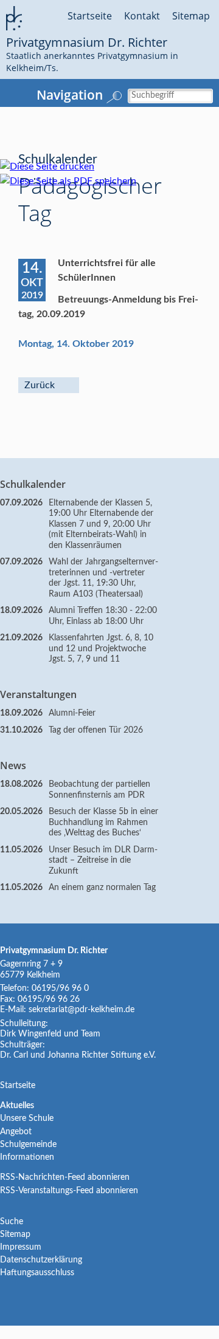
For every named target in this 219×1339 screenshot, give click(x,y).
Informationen (27, 1157)
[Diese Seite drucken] (53, 166)
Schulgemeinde (28, 1144)
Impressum (20, 1247)
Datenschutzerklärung (41, 1260)
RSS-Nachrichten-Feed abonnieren (65, 1177)
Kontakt (142, 15)
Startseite (90, 15)
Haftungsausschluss (37, 1273)
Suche (11, 1221)
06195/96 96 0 (60, 988)
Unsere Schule (27, 1118)
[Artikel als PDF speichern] (74, 181)
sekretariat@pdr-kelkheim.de (81, 1009)
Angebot (16, 1132)
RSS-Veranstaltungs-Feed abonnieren (69, 1191)
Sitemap (191, 15)
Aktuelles (17, 1105)
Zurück (39, 385)
